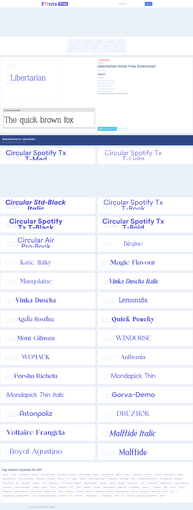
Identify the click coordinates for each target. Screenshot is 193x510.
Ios (68, 479)
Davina (165, 491)
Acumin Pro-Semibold (181, 483)
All (71, 41)
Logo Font (108, 46)
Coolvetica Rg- (112, 479)
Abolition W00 (7, 491)
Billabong (96, 474)
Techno (105, 50)
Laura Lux (182, 487)
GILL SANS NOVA (24, 474)
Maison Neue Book (84, 474)
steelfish (162, 496)
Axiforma (173, 487)
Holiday (96, 46)
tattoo (95, 50)
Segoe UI (112, 483)
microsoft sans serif (166, 479)
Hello (133, 479)
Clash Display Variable (48, 474)
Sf (61, 483)
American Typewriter (90, 483)
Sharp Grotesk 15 (134, 487)
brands (78, 487)
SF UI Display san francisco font (147, 479)
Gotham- (6, 474)
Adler (54, 491)
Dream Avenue (53, 483)
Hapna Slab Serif (8, 483)
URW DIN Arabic (107, 496)
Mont (172, 491)
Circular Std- (79, 496)
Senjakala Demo (91, 496)
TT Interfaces (157, 487)
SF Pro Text (134, 491)
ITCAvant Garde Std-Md (25, 479)
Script (86, 50)
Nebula (180, 474)
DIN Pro (166, 487)
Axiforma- (45, 487)
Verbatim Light (156, 491)
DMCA (53, 507)
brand (71, 487)
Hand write (158, 474)
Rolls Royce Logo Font (21, 491)
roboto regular (62, 474)
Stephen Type (122, 487)
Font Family (122, 129)
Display (111, 41)
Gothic (86, 46)
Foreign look (74, 46)
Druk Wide (110, 491)
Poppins (127, 474)
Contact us (46, 507)
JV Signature (51, 479)
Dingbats (99, 41)
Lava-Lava (79, 491)
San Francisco (7, 487)
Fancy (120, 41)
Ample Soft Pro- (137, 474)
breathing (97, 487)
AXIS (17, 483)
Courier (142, 483)
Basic (79, 41)
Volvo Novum (100, 491)
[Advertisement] (96, 22)
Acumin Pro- (146, 487)
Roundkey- (72, 474)
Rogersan (35, 474)
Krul (123, 496)
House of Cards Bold (122, 491)
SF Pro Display (144, 491)
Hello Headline (124, 479)
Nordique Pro (179, 479)
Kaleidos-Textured (36, 491)
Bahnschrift (130, 496)
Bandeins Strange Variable (47, 496)
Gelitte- (117, 496)
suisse (34, 496)
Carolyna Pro (62, 496)
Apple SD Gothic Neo (9, 479)
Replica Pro (148, 474)
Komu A (53, 487)
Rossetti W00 (63, 487)
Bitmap (88, 41)
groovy (44, 483)
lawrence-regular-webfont (96, 479)
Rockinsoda (87, 487)
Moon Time (89, 491)
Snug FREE (36, 487)
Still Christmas (132, 483)
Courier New (103, 483)
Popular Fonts (73, 50)
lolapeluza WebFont (23, 496)
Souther (14, 474)
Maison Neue (25, 483)
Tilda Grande (40, 479)
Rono (70, 496)
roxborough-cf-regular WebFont (147, 496)
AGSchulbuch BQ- (166, 483)
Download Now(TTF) (108, 129)
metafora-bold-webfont (22, 487)
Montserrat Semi (153, 483)
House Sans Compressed (73, 483)
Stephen (47, 491)
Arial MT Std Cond (169, 474)
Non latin (120, 46)
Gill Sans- (61, 479)
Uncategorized (119, 50)
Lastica (61, 491)
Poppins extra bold (8, 496)
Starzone (83, 479)
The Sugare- (121, 483)
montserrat (35, 483)
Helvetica (74, 479)
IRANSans (119, 474)
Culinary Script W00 (109, 487)
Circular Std (69, 491)
